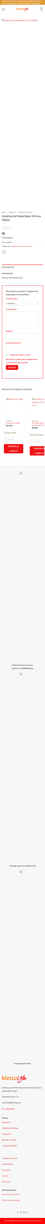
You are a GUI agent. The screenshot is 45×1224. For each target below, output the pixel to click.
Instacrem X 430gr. (13, 423)
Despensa (12, 212)
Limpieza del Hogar (10, 1128)
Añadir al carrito (13, 448)
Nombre (10, 331)
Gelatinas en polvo (25, 212)
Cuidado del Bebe (9, 1145)
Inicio (4, 212)
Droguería (6, 1134)
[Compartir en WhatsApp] (4, 252)
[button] (3, 9)
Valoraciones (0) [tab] (8, 267)
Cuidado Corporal (9, 1158)
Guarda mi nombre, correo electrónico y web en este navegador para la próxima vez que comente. (22, 359)
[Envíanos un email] (24, 1212)
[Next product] (4, 228)
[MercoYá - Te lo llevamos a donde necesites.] (22, 9)
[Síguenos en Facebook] (18, 1212)
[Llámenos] (27, 1212)
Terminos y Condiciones (11, 1194)
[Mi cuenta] (37, 9)
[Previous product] (9, 228)
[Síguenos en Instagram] (21, 1212)
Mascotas (6, 1181)
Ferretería (6, 1170)
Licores (5, 1175)
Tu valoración (12, 309)
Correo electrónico (14, 343)
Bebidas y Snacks (9, 1140)
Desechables (7, 1164)
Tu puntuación (12, 299)
